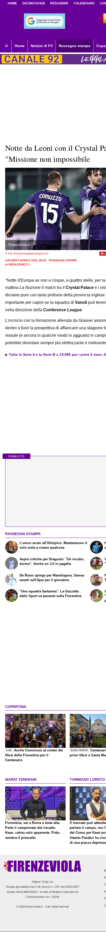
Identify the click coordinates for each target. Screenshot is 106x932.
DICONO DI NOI (33, 3)
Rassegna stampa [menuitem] (74, 46)
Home (12, 3)
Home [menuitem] (20, 46)
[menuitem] (6, 46)
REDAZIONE (59, 3)
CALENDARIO (84, 3)
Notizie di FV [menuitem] (42, 46)
